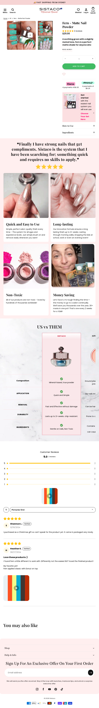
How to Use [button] (67, 125)
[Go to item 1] (50, 496)
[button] (5, 9)
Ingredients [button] (68, 132)
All (10, 18)
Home (5, 18)
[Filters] (6, 509)
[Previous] (3, 627)
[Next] (95, 627)
